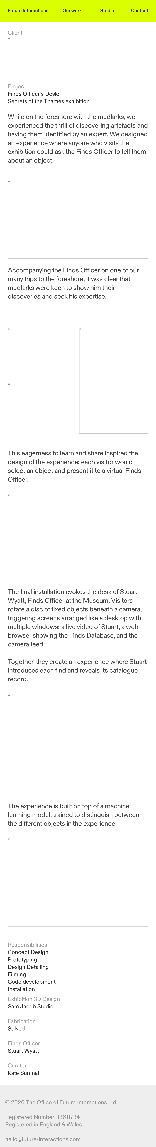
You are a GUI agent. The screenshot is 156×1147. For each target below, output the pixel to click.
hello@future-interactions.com (43, 1139)
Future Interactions (28, 11)
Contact (139, 11)
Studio (107, 11)
